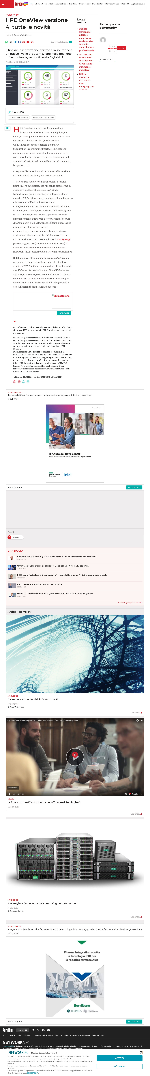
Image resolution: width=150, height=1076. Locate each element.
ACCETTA (119, 1058)
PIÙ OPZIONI (119, 1066)
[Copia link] (24, 42)
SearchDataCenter (23, 35)
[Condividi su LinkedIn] (15, 42)
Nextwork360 (8, 1046)
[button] (7, 4)
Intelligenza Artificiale (58, 4)
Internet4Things (112, 4)
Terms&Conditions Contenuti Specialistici (72, 1035)
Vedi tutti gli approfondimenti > (130, 603)
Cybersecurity (84, 4)
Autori (12, 1035)
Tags (19, 1035)
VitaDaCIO (125, 4)
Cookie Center (98, 1035)
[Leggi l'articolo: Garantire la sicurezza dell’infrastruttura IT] (75, 665)
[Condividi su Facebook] (19, 42)
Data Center (97, 4)
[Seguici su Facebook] (43, 1030)
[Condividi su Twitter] (11, 42)
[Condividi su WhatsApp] (6, 42)
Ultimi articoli (41, 4)
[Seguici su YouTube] (48, 1030)
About (5, 1035)
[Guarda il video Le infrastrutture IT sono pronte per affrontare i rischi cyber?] (75, 767)
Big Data (73, 4)
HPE (63, 239)
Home (8, 35)
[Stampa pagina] (32, 42)
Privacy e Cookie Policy (43, 1035)
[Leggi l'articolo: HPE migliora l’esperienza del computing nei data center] (75, 869)
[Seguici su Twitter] (38, 1030)
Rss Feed (27, 1035)
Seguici (21, 1030)
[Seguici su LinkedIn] (33, 1030)
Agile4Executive (138, 4)
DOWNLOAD (134, 487)
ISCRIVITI (64, 313)
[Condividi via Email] (28, 42)
